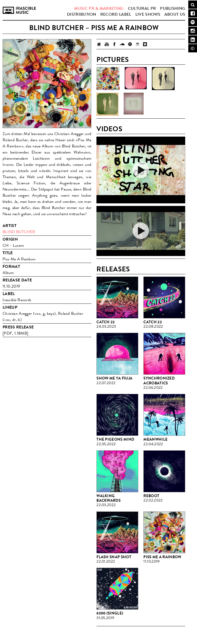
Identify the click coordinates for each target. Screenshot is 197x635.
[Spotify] (129, 44)
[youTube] (106, 44)
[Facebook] (114, 44)
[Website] (99, 44)
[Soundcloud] (122, 44)
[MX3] (145, 44)
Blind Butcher (19, 232)
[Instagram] (137, 44)
